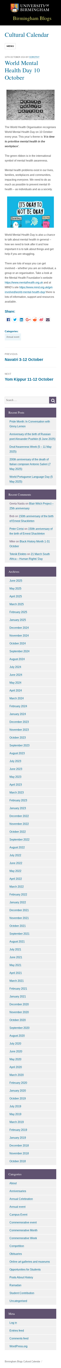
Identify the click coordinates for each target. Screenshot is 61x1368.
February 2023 (18, 800)
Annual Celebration (21, 1198)
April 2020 (15, 1067)
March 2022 (16, 886)
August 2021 (17, 941)
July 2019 (15, 1106)
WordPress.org (18, 1346)
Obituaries (15, 1253)
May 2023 (15, 776)
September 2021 (19, 933)
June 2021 (15, 957)
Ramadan (15, 1285)
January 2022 (17, 902)
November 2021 (19, 918)
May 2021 (15, 965)
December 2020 (19, 1004)
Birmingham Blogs (32, 18)
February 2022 (18, 894)
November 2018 (19, 1153)
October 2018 (17, 1161)
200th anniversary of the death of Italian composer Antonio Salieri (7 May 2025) (30, 464)
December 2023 (19, 721)
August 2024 (17, 659)
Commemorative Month (23, 1230)
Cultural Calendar (27, 34)
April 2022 (15, 878)
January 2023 (17, 808)
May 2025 (15, 588)
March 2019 (16, 1122)
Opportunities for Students (25, 1269)
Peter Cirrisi (16, 528)
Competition (16, 1246)
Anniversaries (17, 1191)
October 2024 (17, 643)
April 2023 (15, 784)
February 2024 (18, 706)
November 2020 (19, 1012)
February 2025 (18, 612)
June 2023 (15, 768)
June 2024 (15, 674)
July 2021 (15, 949)
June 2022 (15, 863)
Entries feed (16, 1330)
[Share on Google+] (28, 320)
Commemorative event (23, 1222)
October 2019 (17, 1098)
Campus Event (18, 1214)
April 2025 (15, 596)
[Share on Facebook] (8, 320)
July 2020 (15, 1043)
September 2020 (19, 1027)
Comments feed (18, 1338)
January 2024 (17, 714)
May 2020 (15, 1059)
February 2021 (18, 988)
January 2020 (17, 1090)
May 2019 (15, 1114)
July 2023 (15, 761)
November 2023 (19, 729)
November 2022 (19, 823)
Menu (10, 46)
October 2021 (17, 925)
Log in (13, 1322)
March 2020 (16, 1074)
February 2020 (18, 1082)
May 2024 (15, 682)
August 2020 (17, 1035)
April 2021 (15, 972)
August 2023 (17, 753)
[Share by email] (48, 320)
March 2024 (16, 698)
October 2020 (17, 1020)
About (13, 1183)
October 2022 (17, 831)
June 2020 (15, 1051)
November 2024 (19, 635)
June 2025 (15, 580)
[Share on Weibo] (41, 320)
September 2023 (19, 745)
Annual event (12, 337)
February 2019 (18, 1129)
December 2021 (19, 910)
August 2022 (17, 847)
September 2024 (19, 651)
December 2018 (19, 1145)
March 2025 (16, 604)
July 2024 (15, 666)
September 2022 (19, 839)
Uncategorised (18, 1300)
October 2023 (17, 737)
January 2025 (17, 619)
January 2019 (17, 1137)
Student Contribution (21, 1293)
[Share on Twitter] (15, 320)
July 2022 (15, 855)
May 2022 (15, 870)
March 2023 (16, 792)
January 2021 (17, 996)
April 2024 (15, 690)
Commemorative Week (23, 1238)
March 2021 (16, 980)
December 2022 (19, 816)
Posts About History (21, 1277)
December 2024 (19, 627)
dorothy (34, 57)
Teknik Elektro (17, 554)
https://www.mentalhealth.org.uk (24, 282)
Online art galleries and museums (29, 1261)
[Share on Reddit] (35, 320)
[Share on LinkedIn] (21, 320)
